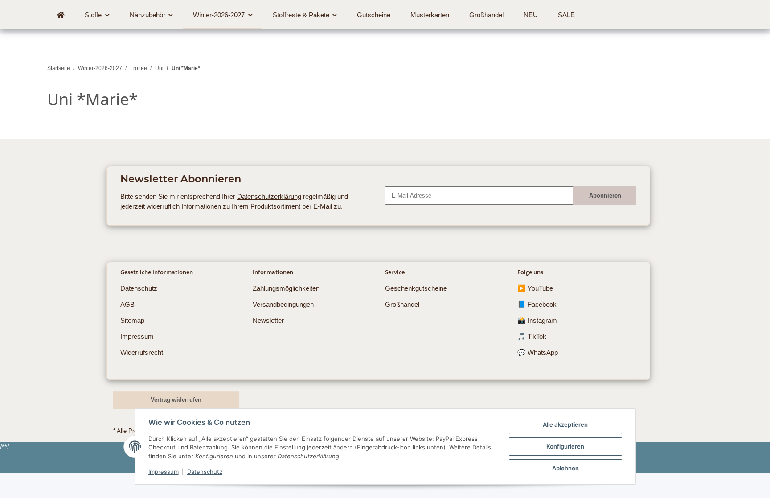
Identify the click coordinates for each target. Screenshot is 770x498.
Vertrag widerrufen (176, 399)
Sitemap (132, 320)
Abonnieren (605, 195)
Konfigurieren (565, 446)
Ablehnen (565, 468)
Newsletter (268, 320)
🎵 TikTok (531, 336)
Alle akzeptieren (565, 424)
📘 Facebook (537, 304)
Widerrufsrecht (141, 352)
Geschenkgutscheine (416, 288)
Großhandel (402, 304)
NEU (531, 15)
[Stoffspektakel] (61, 15)
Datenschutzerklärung (269, 196)
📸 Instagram (537, 320)
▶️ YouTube (535, 288)
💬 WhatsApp (537, 352)
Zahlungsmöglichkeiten (286, 288)
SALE (566, 15)
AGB (127, 304)
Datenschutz (204, 471)
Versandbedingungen (283, 304)
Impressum (163, 471)
